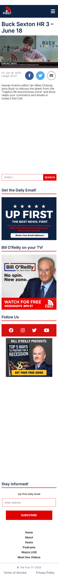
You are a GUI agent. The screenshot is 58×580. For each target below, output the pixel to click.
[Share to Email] (51, 75)
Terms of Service (15, 572)
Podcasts (29, 547)
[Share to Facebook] (29, 75)
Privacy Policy (45, 572)
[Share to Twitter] (40, 75)
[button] (4, 63)
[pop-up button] (48, 63)
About (29, 537)
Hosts (29, 542)
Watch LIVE (29, 552)
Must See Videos (29, 557)
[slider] (29, 58)
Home (29, 532)
